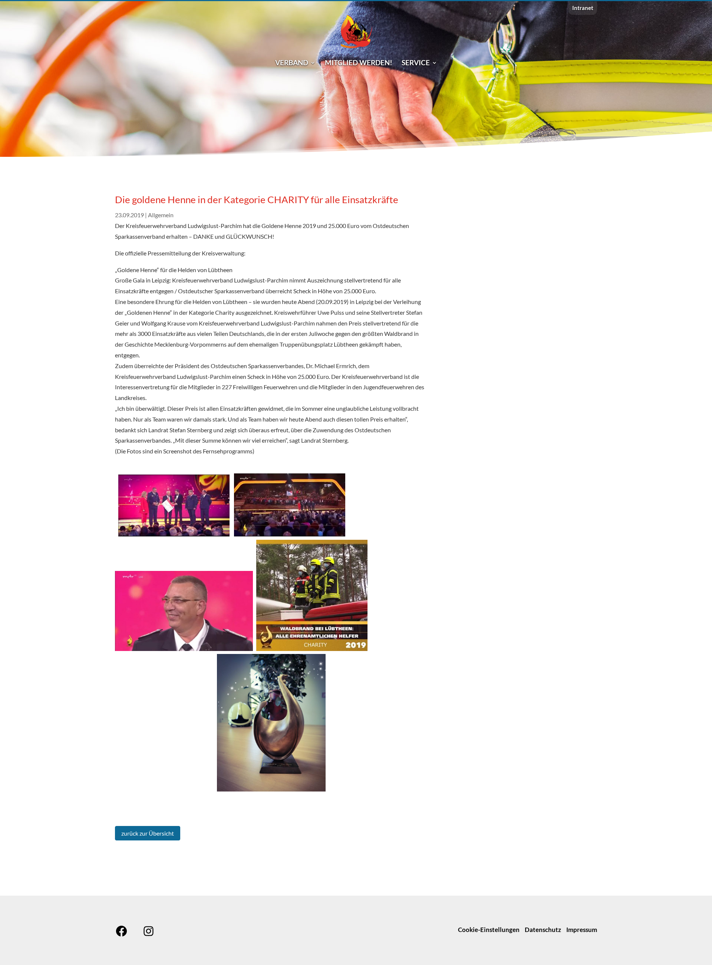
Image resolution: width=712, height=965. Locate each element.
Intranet (582, 8)
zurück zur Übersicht (147, 833)
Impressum (581, 929)
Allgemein (161, 214)
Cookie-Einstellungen (489, 929)
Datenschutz (543, 929)
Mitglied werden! (358, 63)
